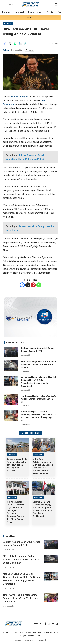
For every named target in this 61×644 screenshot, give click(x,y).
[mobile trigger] (5, 5)
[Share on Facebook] (5, 43)
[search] (56, 4)
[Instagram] (57, 624)
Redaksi (6, 50)
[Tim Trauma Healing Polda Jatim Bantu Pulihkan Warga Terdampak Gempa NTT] (11, 399)
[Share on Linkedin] (20, 43)
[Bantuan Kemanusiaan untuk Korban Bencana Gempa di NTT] (11, 352)
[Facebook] (22, 284)
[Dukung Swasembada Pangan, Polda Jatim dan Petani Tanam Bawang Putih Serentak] (17, 445)
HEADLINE (12, 455)
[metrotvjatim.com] (30, 5)
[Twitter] (49, 624)
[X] (27, 284)
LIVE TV (30, 17)
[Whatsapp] (38, 284)
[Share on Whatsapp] (15, 43)
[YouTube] (53, 624)
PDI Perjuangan (19, 96)
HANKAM (7, 23)
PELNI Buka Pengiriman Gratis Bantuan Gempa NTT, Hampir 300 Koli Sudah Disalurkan (38, 364)
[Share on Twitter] (10, 43)
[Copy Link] (25, 43)
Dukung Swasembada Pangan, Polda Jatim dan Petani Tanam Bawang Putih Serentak (17, 465)
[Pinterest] (33, 284)
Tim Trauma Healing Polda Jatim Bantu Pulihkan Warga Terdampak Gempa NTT (38, 399)
